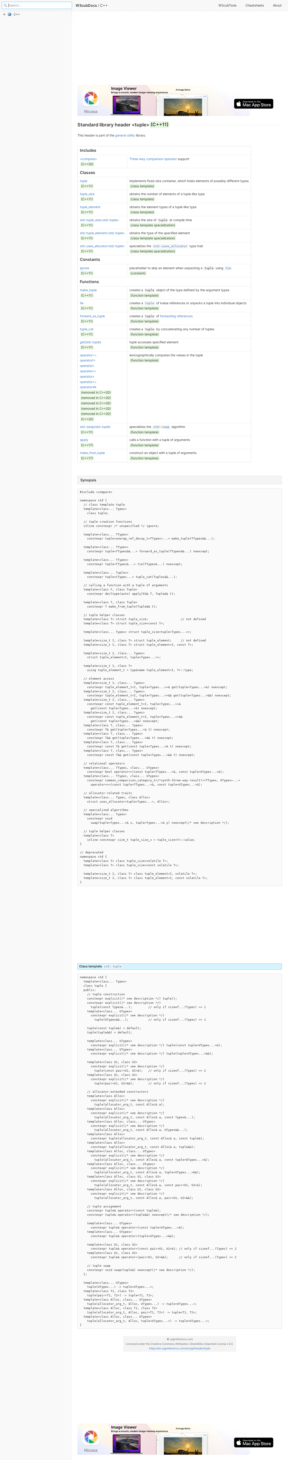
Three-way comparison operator (153, 159)
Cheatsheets (254, 5)
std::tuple (113, 966)
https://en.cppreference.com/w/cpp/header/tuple (179, 1348)
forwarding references (176, 316)
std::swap (161, 427)
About (277, 5)
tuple (149, 303)
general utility (125, 135)
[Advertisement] (179, 49)
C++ (104, 5)
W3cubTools (227, 5)
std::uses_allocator (170, 246)
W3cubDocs (86, 5)
